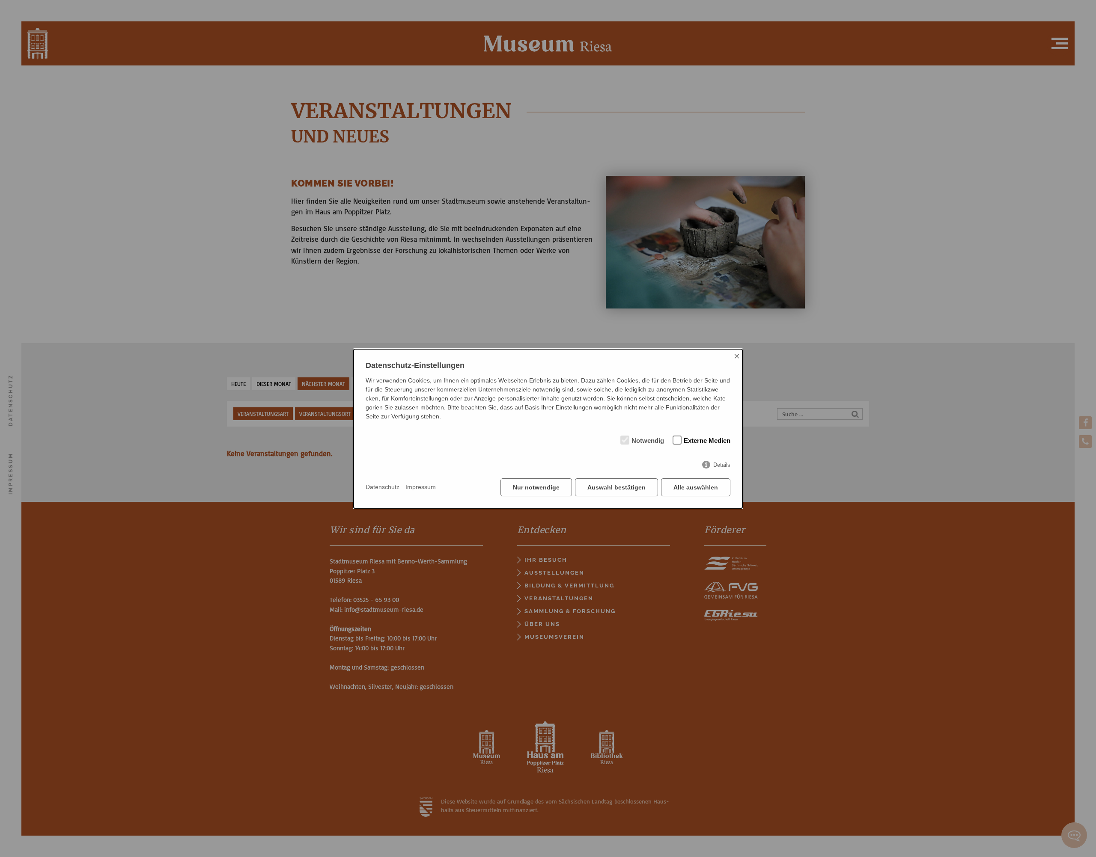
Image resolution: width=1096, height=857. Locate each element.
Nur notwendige (536, 487)
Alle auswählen (695, 487)
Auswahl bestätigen (616, 487)
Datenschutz (382, 486)
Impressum (420, 486)
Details (721, 465)
